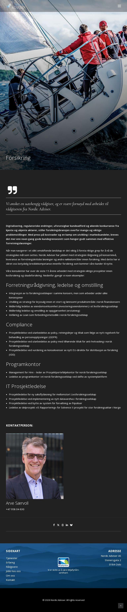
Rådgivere (12, 566)
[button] (119, 6)
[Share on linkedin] (67, 525)
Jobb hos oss (13, 571)
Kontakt (10, 579)
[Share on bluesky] (71, 525)
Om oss (10, 575)
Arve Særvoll (17, 503)
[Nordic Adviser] (15, 6)
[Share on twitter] (58, 525)
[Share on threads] (63, 525)
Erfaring (10, 562)
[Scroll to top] (120, 605)
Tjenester (11, 558)
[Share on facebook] (54, 525)
